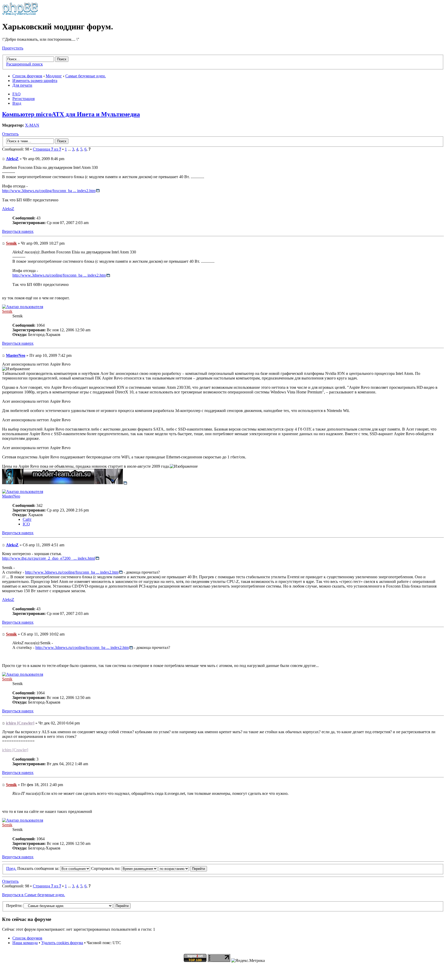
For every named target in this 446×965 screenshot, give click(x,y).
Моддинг (54, 76)
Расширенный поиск (24, 64)
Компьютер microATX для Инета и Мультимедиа (71, 114)
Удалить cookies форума (62, 943)
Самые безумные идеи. (85, 76)
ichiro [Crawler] (20, 723)
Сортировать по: (106, 868)
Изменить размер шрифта (34, 80)
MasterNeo (15, 355)
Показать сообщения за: (38, 868)
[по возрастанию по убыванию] (182, 868)
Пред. (11, 868)
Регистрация (23, 98)
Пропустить (12, 48)
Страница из (47, 149)
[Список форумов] (20, 14)
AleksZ (12, 158)
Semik (11, 243)
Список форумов (27, 76)
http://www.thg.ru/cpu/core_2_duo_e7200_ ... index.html (48, 558)
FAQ (16, 94)
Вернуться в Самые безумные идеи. (33, 895)
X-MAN (32, 125)
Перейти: (14, 905)
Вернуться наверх (18, 231)
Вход (16, 103)
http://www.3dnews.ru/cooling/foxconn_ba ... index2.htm (48, 190)
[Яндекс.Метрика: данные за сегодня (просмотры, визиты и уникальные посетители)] (248, 960)
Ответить (10, 134)
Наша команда (25, 943)
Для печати (22, 85)
